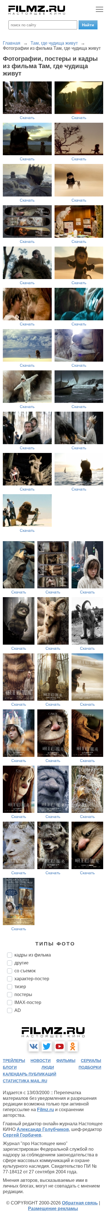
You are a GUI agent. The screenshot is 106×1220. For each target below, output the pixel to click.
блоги (10, 1067)
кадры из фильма (32, 955)
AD (17, 1010)
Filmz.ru (45, 1109)
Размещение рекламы (53, 1208)
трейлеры (14, 1060)
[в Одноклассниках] (73, 1046)
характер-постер (31, 978)
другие (21, 962)
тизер (20, 986)
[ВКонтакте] (34, 1046)
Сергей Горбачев (22, 1135)
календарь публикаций (29, 1074)
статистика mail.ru (25, 1081)
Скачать (27, 117)
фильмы (65, 1060)
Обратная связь (80, 1202)
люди (48, 1067)
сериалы (91, 1060)
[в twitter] (47, 1046)
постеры (23, 994)
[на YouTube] (60, 1046)
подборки (90, 1067)
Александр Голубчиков (43, 1129)
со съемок (25, 970)
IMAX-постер (27, 1002)
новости (41, 1060)
